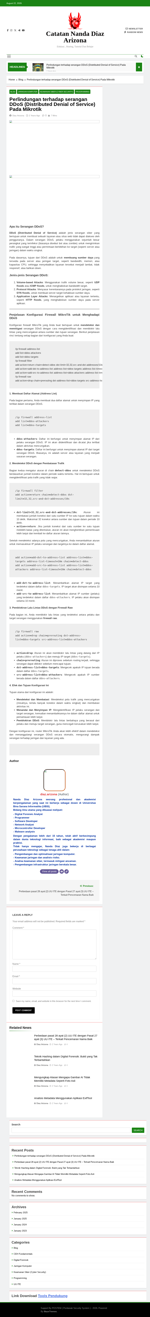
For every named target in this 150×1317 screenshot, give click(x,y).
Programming (82, 92)
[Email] (61, 871)
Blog (12, 92)
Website (16, 988)
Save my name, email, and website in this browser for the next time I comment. (53, 1001)
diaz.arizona (18, 115)
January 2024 (20, 1224)
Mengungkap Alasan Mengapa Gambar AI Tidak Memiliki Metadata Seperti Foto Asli (54, 1174)
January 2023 (20, 1230)
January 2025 (20, 1218)
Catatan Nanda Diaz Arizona (75, 37)
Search (16, 1124)
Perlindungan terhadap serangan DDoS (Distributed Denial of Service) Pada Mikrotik (86, 66)
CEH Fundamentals (23, 1254)
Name (16, 964)
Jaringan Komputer (27, 92)
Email (16, 976)
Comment (18, 928)
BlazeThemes (50, 1311)
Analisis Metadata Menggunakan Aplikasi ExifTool (63, 1098)
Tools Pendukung (53, 1296)
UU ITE (17, 1284)
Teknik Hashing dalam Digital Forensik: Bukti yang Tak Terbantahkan (47, 1168)
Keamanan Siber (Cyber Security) (56, 92)
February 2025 (21, 1212)
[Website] (66, 871)
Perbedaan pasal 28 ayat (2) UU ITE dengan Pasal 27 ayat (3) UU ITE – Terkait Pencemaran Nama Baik (64, 1162)
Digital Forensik (21, 1260)
